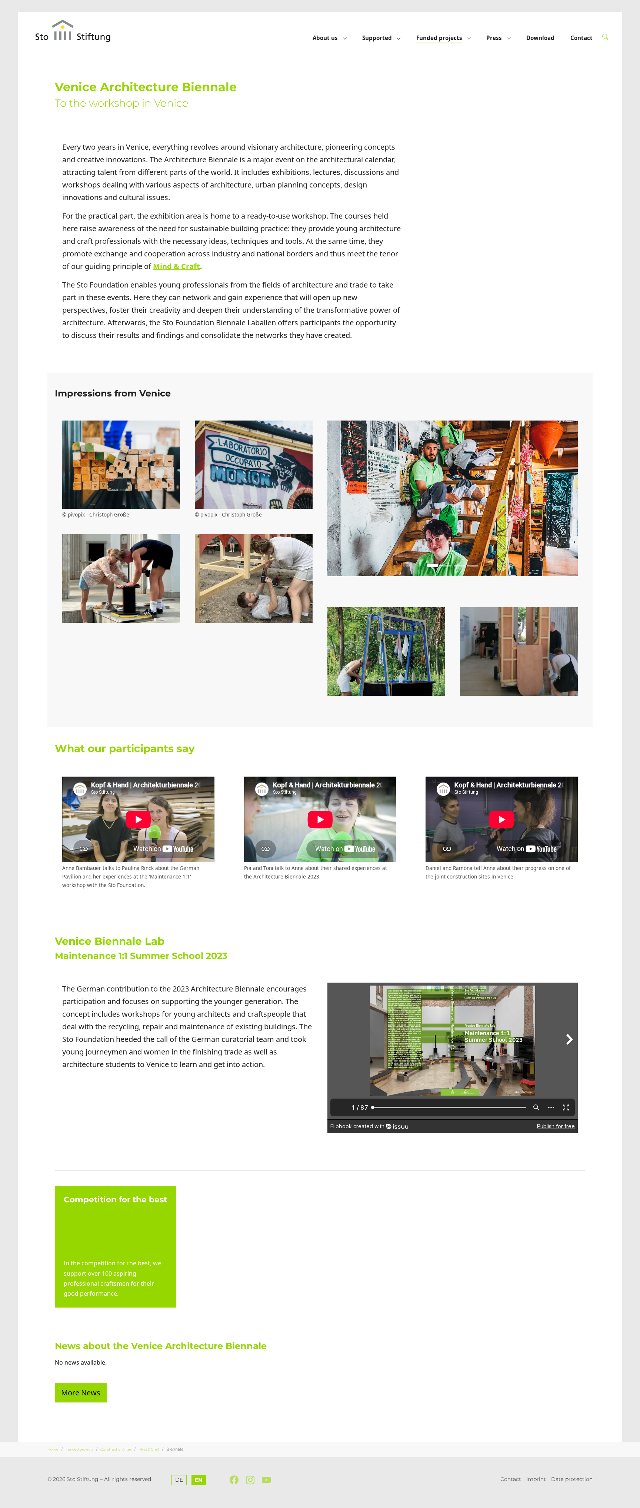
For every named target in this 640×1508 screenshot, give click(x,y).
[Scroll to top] (630, 1498)
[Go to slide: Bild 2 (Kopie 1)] (483, 286)
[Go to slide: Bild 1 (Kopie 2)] (432, 565)
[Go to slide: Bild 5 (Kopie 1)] (523, 286)
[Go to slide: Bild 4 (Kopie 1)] (510, 286)
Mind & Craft (176, 266)
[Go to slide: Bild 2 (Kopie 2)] (445, 565)
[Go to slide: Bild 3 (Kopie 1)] (496, 286)
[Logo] (80, 30)
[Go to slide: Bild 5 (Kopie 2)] (472, 565)
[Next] (570, 218)
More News (80, 1393)
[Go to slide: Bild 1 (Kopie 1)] (470, 286)
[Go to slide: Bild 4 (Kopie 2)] (459, 565)
